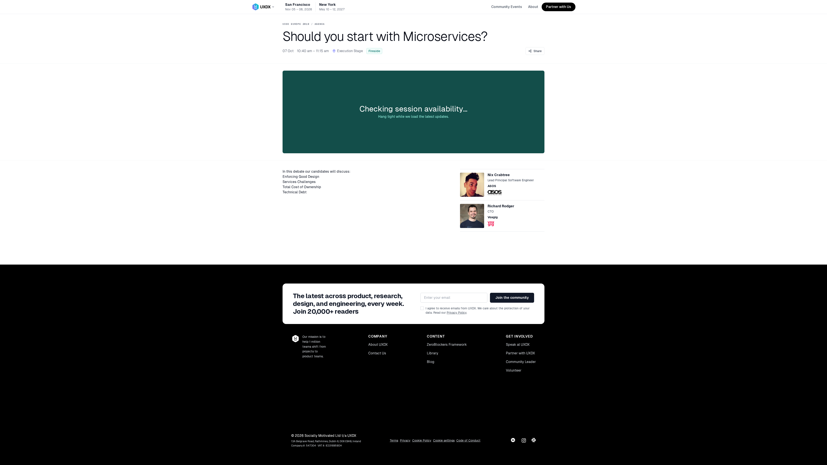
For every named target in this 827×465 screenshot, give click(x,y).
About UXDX (378, 345)
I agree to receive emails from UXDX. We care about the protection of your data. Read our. (478, 310)
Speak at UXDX (518, 345)
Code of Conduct (468, 440)
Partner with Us (558, 7)
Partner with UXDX (520, 353)
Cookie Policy (421, 440)
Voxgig (493, 217)
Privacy (405, 440)
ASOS (492, 186)
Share (537, 51)
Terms (394, 440)
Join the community (512, 298)
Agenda (320, 24)
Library (432, 353)
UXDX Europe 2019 (296, 24)
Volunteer (513, 370)
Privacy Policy (456, 312)
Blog (430, 362)
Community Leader (521, 362)
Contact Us (377, 353)
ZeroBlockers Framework (447, 345)
